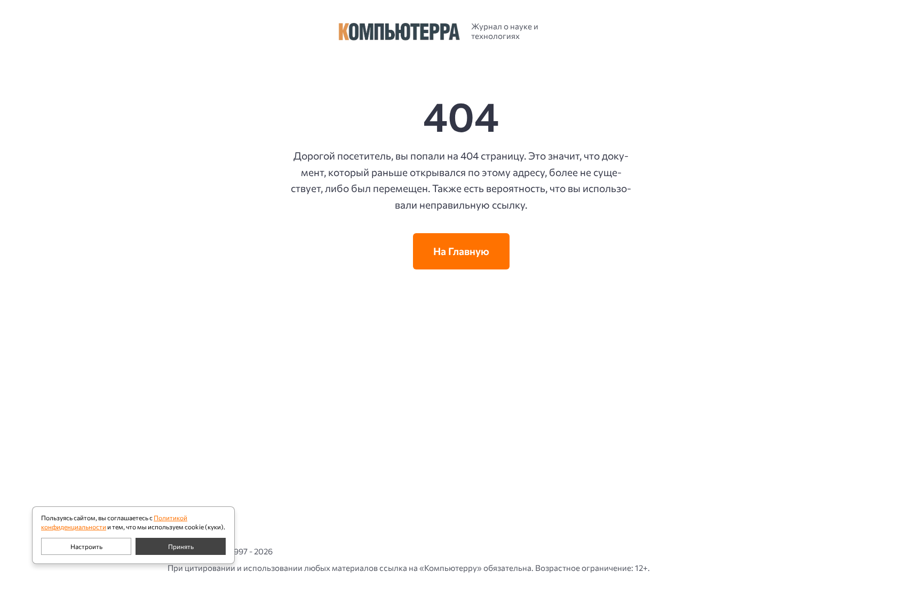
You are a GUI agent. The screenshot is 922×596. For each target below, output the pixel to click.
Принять (181, 546)
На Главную (461, 251)
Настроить (86, 546)
